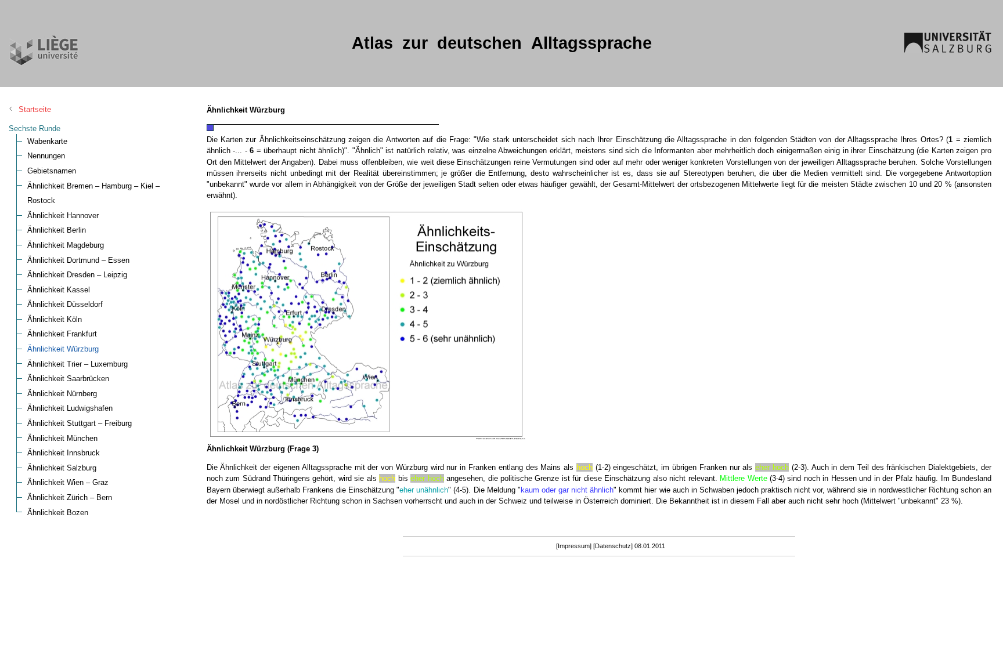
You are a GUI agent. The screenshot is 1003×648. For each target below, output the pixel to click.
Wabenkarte (47, 141)
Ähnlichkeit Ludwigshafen (70, 408)
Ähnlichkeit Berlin (56, 230)
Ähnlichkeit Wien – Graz (68, 482)
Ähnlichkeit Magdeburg (65, 245)
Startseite (35, 109)
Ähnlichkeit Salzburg (61, 468)
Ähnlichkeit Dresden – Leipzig (77, 274)
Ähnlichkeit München (62, 438)
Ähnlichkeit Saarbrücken (68, 378)
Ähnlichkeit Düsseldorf (65, 304)
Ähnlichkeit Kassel (58, 289)
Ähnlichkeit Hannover (63, 215)
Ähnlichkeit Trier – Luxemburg (77, 364)
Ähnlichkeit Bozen (57, 512)
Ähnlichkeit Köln (54, 319)
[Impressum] (573, 545)
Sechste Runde (34, 128)
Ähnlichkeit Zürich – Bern (69, 497)
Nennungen (46, 155)
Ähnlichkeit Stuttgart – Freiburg (79, 423)
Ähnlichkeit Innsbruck (63, 452)
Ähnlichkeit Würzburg (63, 349)
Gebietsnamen (51, 170)
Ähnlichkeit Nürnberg (62, 393)
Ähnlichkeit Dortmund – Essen (78, 260)
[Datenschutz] (613, 545)
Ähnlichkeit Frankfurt (62, 334)
